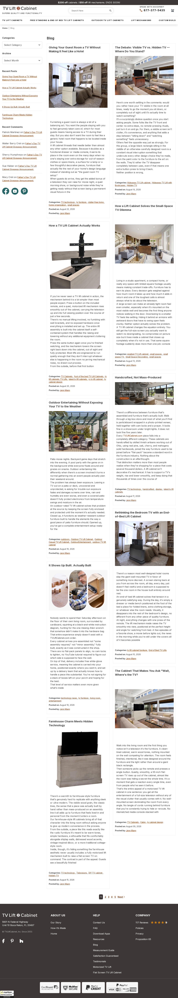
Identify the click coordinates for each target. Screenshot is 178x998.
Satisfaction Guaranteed (105, 955)
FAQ (95, 928)
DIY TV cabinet (96, 873)
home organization (57, 205)
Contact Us (99, 922)
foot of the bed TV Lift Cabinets (89, 376)
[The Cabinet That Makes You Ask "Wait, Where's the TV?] (144, 708)
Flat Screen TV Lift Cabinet (107, 972)
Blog (95, 944)
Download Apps (101, 933)
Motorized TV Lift (102, 967)
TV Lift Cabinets (12, 20)
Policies (140, 928)
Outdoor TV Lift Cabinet (82, 539)
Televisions (81, 873)
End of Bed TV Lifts (158, 650)
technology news (69, 698)
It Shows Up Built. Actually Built (70, 565)
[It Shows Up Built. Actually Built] (78, 590)
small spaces (73, 205)
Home (5, 28)
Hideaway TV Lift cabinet (139, 182)
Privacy (140, 933)
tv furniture (81, 202)
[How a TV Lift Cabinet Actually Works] (78, 259)
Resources (98, 939)
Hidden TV (54, 875)
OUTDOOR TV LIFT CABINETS (108, 20)
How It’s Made (58, 928)
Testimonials (99, 961)
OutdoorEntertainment (81, 542)
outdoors (65, 539)
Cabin (143, 822)
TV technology (68, 202)
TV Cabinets (67, 376)
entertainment (55, 701)
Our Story (56, 922)
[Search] (110, 10)
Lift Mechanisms (141, 20)
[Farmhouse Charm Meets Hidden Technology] (78, 759)
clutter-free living (96, 202)
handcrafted (148, 489)
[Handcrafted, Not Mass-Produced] (144, 393)
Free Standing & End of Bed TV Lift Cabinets (57, 20)
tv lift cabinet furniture (137, 650)
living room (95, 698)
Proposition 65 (143, 939)
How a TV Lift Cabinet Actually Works (74, 225)
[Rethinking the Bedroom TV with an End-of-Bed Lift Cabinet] (144, 543)
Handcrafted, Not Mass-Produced (138, 377)
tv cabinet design (155, 822)
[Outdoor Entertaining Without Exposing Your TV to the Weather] (78, 431)
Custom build (167, 20)
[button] (7, 994)
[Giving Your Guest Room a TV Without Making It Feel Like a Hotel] (78, 85)
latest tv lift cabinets (78, 379)
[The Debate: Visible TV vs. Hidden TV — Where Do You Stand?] (144, 75)
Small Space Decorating (137, 357)
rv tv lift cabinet (96, 379)
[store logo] (22, 8)
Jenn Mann (65, 213)
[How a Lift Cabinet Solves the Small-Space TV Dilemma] (144, 244)
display (159, 489)
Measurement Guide (103, 950)
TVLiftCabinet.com (132, 435)
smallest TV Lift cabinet (138, 354)
